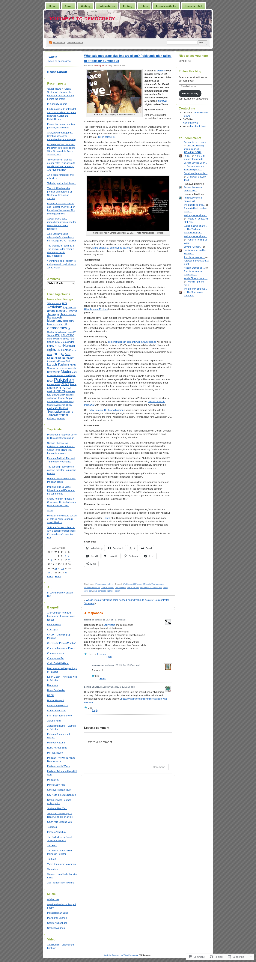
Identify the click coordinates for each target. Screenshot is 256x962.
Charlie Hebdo (107, 587)
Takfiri (109, 591)
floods (51, 341)
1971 (64, 303)
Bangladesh (54, 317)
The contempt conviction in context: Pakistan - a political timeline (61, 470)
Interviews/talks (166, 5)
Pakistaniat (52, 779)
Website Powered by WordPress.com (121, 955)
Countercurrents (55, 653)
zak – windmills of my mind (60, 882)
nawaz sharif (63, 375)
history (50, 346)
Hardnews (52, 685)
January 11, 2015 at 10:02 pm (121, 665)
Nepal (72, 375)
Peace (65, 384)
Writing (85, 5)
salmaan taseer (56, 398)
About (69, 5)
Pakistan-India (53, 384)
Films (144, 5)
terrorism (62, 415)
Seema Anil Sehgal (57, 923)
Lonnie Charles (91, 687)
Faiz (61, 338)
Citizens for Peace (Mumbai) (61, 643)
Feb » (58, 576)
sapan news (53, 401)
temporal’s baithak (56, 832)
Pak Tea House (55, 752)
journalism (68, 357)
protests (161, 70)
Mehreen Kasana (56, 742)
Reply (109, 657)
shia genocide (99, 591)
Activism (54, 307)
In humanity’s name (57, 104)
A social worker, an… (194, 257)
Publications (107, 5)
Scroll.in (162, 101)
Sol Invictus (109, 625)
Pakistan (64, 380)
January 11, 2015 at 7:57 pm (108, 620)
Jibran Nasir (120, 587)
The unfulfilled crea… (194, 205)
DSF (57, 335)
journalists (52, 361)
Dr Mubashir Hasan (64, 332)
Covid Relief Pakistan (58, 663)
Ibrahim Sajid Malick (57, 705)
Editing (127, 5)
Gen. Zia (59, 342)
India (57, 353)
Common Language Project (61, 648)
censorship (57, 324)
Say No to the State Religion (61, 795)
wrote (107, 518)
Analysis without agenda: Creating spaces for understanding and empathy (61, 136)
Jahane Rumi (54, 720)
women (61, 418)
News (50, 381)
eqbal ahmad (53, 339)
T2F (72, 412)
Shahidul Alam (53, 405)
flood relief (69, 338)
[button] (114, 91)
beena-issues (54, 624)
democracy (57, 328)
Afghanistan (69, 307)
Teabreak (52, 827)
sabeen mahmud (65, 395)
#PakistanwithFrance (132, 584)
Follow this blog (190, 71)
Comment (159, 767)
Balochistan (68, 314)
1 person (101, 654)
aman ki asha (56, 310)
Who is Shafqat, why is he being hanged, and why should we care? (120, 600)
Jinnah (58, 358)
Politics (59, 391)
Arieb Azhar (53, 899)
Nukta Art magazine (57, 747)
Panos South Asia (56, 785)
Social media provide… (195, 173)
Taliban (51, 415)
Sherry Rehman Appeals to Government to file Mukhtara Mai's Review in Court (61, 502)
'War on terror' (54, 303)
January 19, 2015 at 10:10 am (116, 687)
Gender (69, 341)
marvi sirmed (133, 587)
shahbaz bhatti (66, 401)
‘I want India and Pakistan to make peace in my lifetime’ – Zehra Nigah (61, 264)
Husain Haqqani (55, 700)
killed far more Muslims (96, 309)
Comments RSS (75, 42)
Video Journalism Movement (61, 864)
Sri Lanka (65, 412)
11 (69, 560)
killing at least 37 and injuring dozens (111, 247)
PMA (68, 388)
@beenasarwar (190, 122)
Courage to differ (55, 658)
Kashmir (63, 364)
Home (52, 5)
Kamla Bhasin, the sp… (195, 278)
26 (49, 572)
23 (62, 568)
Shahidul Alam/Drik (57, 808)
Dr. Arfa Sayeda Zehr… (195, 163)
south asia (61, 408)
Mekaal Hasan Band (57, 913)
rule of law (52, 394)
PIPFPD (60, 387)
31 (66, 572)
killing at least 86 (106, 137)
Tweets (52, 56)
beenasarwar (98, 665)
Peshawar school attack (151, 587)
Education (67, 335)
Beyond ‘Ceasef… (193, 247)
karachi (52, 364)
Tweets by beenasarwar (59, 61)
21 (56, 568)
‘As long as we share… (195, 215)
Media (66, 371)
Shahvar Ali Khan (56, 928)
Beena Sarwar (57, 71)
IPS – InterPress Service (59, 715)
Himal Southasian (56, 690)
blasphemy (54, 320)
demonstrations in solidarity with (132, 342)
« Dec (50, 576)
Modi (74, 372)
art (67, 311)
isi (63, 354)
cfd (65, 324)
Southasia (54, 411)
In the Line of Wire (56, 710)
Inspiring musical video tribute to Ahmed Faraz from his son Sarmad (61, 490)
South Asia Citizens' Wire (60, 822)
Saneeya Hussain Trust (59, 790)
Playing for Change (57, 918)
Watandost (52, 869)
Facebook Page (198, 126)
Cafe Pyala (52, 629)
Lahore (62, 368)
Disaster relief (193, 5)
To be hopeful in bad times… (61, 183)
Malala (56, 372)
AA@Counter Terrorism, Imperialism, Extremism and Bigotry (61, 616)
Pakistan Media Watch (58, 766)
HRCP (59, 345)
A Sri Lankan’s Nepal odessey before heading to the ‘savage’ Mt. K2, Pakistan (61, 237)
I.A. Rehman (64, 349)
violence (51, 418)
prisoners (70, 391)
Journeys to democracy (82, 18)
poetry (50, 391)
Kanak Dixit (64, 361)
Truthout (51, 859)
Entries (59, 42)
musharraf (52, 375)
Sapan (69, 398)
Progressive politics (104, 584)
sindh (62, 405)
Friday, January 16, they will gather (105, 410)
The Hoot (52, 845)
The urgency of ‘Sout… (195, 289)
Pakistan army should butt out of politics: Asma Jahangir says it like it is (62, 519)
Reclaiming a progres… (196, 142)
